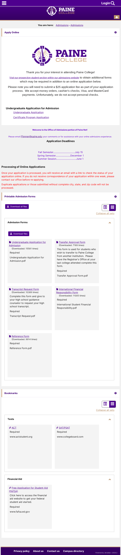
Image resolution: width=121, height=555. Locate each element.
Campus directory (73, 551)
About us (38, 551)
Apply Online (11, 32)
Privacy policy (22, 551)
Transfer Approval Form (72, 242)
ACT (14, 427)
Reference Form (20, 336)
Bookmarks (11, 393)
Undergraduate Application (28, 112)
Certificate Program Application (31, 117)
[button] (17, 206)
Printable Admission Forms (19, 196)
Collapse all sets (105, 213)
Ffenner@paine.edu (31, 136)
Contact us (53, 551)
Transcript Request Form (25, 289)
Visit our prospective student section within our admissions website (44, 77)
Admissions (62, 25)
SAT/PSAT (64, 427)
